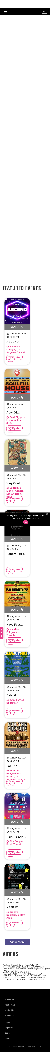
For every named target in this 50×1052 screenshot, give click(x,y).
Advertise (9, 1015)
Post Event (10, 1005)
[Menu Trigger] (5, 11)
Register (9, 1027)
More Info (16, 357)
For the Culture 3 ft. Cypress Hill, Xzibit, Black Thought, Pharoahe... (15, 766)
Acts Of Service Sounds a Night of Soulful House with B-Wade (17, 412)
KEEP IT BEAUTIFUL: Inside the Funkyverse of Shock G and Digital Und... (16, 907)
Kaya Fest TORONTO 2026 (13, 624)
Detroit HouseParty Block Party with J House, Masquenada (16, 695)
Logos (7, 1038)
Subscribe (2, 633)
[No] (47, 514)
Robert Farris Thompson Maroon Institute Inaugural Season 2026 (15, 554)
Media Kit (9, 1010)
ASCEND (12, 341)
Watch (16, 326)
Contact (8, 1033)
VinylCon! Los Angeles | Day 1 (17, 483)
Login (7, 1022)
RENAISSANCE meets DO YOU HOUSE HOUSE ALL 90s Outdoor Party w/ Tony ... (16, 837)
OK (25, 522)
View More (17, 942)
